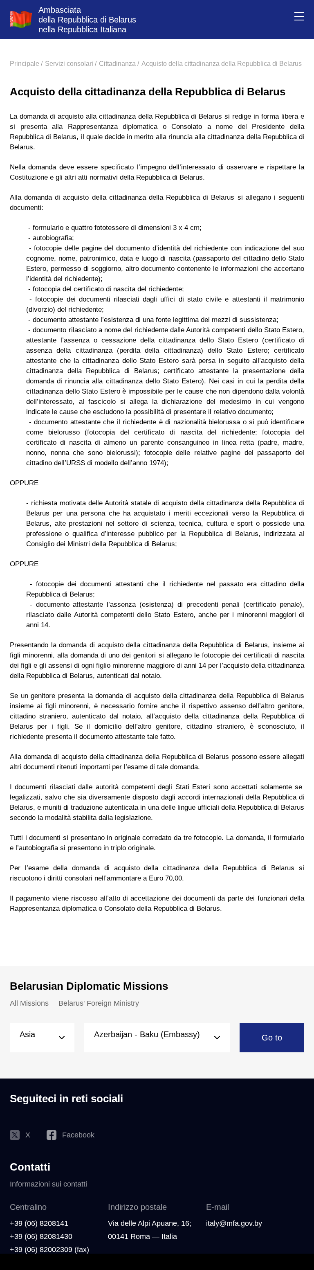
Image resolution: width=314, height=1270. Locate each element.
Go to (272, 1037)
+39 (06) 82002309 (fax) (49, 1249)
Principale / (26, 63)
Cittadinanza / (119, 63)
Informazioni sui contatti (48, 1184)
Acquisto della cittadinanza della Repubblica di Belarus (221, 63)
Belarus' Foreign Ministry (98, 1003)
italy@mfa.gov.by (234, 1223)
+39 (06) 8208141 (39, 1223)
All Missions (29, 1003)
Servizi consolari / (70, 63)
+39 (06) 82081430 (41, 1236)
